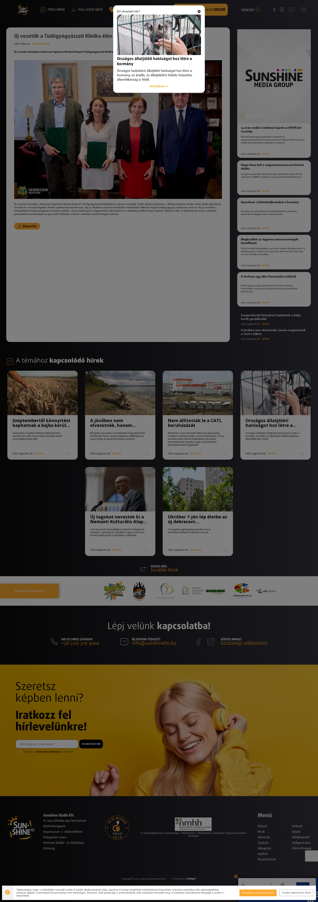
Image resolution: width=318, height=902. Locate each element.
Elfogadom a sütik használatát (258, 893)
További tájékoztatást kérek (296, 893)
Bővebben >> (159, 86)
